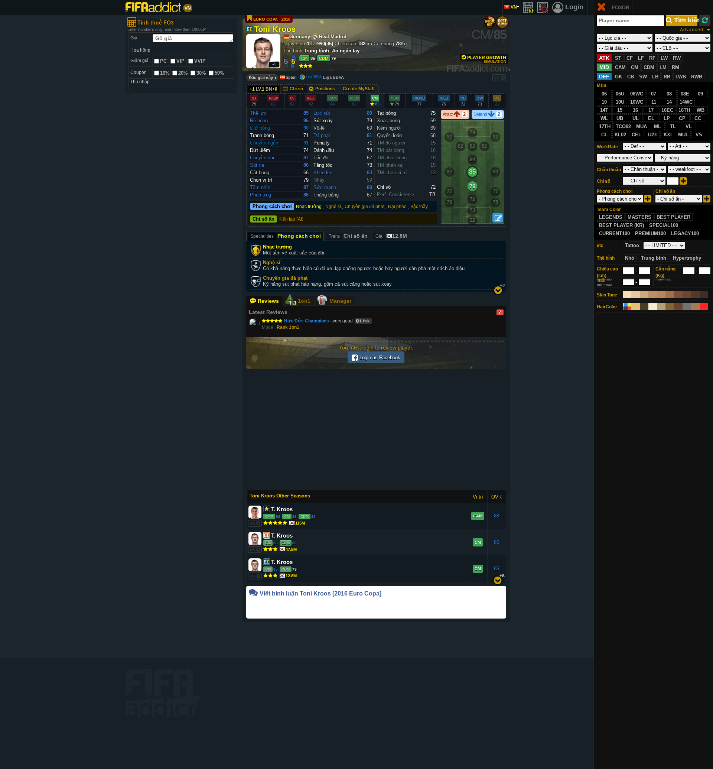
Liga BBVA (333, 77)
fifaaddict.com (163, 693)
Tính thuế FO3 (155, 22)
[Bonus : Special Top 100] (489, 22)
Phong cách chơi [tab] (285, 236)
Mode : (280, 327)
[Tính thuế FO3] (528, 7)
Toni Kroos (275, 28)
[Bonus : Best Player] (502, 22)
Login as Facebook (379, 357)
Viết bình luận (320, 593)
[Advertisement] (181, 209)
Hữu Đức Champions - (308, 321)
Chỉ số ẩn (263, 219)
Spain (291, 77)
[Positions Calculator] (497, 218)
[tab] (390, 236)
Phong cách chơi (272, 206)
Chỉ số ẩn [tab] (348, 236)
